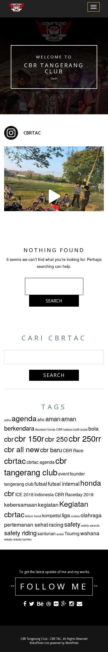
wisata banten (22, 539)
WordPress (71, 643)
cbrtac (15, 460)
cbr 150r (29, 438)
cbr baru (51, 449)
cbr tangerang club (35, 466)
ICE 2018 (24, 494)
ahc (41, 419)
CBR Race (73, 450)
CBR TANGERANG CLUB (54, 68)
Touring (72, 533)
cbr (9, 439)
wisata (8, 539)
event (63, 473)
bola (93, 428)
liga (66, 515)
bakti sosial (80, 429)
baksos (68, 429)
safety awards (90, 525)
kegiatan (48, 504)
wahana (89, 533)
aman (52, 418)
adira (7, 420)
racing (56, 524)
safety (72, 524)
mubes (75, 516)
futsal (40, 483)
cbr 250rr (85, 438)
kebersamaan (20, 504)
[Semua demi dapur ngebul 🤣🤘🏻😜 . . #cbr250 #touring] (54, 196)
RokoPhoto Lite (39, 643)
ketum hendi (33, 516)
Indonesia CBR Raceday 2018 (64, 494)
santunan (46, 533)
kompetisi (51, 515)
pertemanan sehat (26, 524)
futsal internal (63, 483)
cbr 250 (56, 439)
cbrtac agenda (41, 462)
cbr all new (21, 449)
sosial (60, 534)
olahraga (91, 515)
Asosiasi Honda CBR (49, 429)
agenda (24, 418)
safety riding (20, 532)
